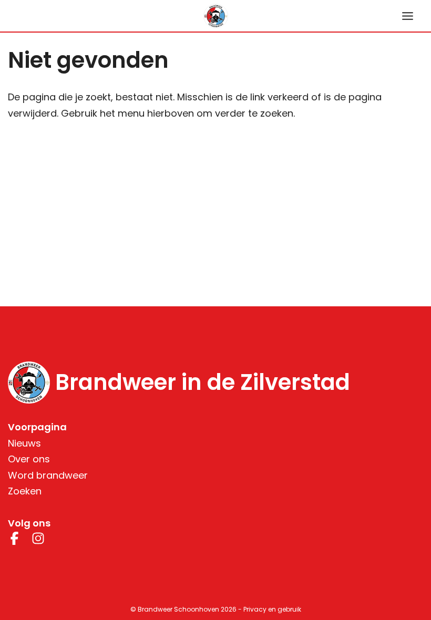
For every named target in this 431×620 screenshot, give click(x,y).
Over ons (29, 459)
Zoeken (25, 491)
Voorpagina (37, 426)
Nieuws (24, 443)
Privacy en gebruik (272, 609)
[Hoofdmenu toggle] (407, 16)
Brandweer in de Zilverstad (202, 382)
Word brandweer (48, 475)
